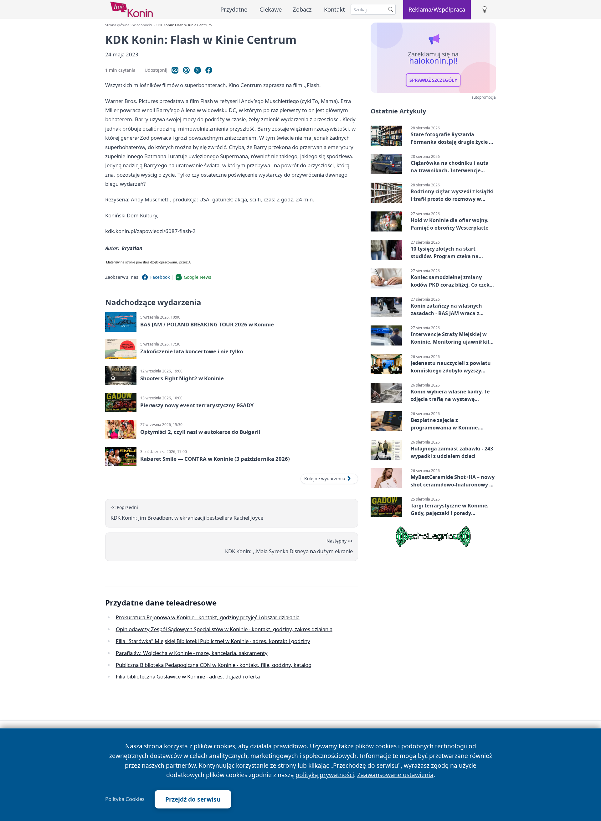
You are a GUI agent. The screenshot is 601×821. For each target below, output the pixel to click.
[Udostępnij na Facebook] (209, 70)
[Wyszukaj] (390, 9)
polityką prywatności (324, 775)
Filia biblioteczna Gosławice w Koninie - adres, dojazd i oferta (188, 676)
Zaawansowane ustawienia (395, 775)
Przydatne (233, 9)
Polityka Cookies (125, 799)
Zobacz (302, 9)
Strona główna (117, 25)
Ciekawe (270, 9)
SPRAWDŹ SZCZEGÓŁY (433, 80)
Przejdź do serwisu (193, 799)
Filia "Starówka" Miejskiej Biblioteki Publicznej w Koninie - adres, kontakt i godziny (213, 641)
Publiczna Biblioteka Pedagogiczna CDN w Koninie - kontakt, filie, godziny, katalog (213, 664)
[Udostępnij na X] (197, 70)
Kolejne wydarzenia (324, 478)
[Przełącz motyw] (484, 9)
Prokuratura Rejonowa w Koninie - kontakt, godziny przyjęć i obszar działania (208, 617)
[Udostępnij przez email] (186, 70)
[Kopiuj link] (175, 70)
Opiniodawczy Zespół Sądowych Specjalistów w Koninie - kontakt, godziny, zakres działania (224, 629)
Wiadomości (142, 25)
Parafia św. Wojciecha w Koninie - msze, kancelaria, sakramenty (192, 653)
